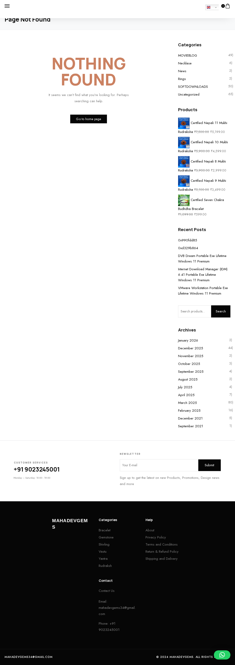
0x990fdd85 (187, 240)
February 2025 (189, 410)
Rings (182, 78)
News (182, 71)
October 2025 (189, 363)
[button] (222, 654)
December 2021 (190, 418)
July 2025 (185, 387)
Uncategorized (188, 94)
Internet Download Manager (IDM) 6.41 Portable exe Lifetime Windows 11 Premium (202, 275)
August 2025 (188, 379)
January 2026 (188, 340)
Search (221, 311)
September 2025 (191, 371)
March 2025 (187, 402)
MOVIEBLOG (187, 55)
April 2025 (186, 394)
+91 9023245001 (37, 469)
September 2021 (190, 426)
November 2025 (190, 356)
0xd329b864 (188, 248)
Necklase (185, 63)
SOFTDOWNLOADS (193, 86)
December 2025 (190, 348)
